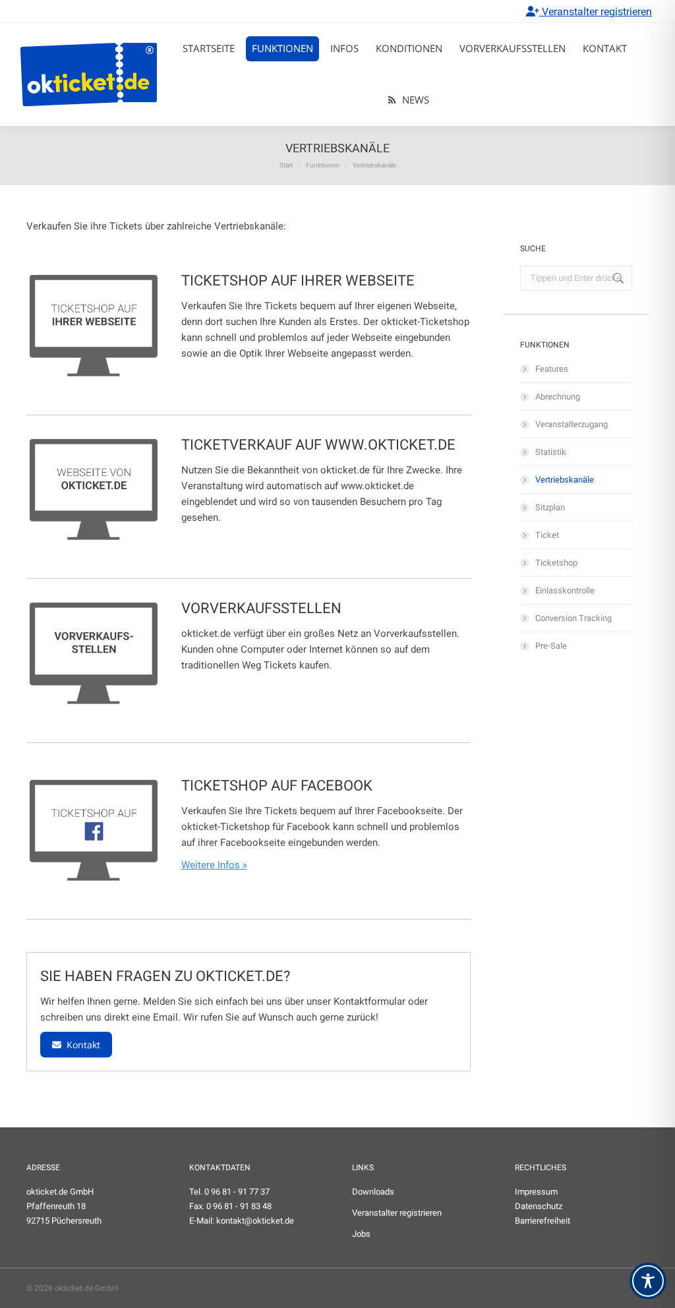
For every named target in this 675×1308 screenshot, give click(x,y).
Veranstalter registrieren (595, 11)
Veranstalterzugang (571, 424)
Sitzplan (550, 507)
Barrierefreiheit (542, 1221)
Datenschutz (538, 1206)
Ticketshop (556, 563)
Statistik (550, 452)
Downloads (373, 1192)
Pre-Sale (551, 646)
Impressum (536, 1192)
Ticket (547, 535)
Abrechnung (557, 396)
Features (551, 369)
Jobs (361, 1234)
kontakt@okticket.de (255, 1221)
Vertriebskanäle (564, 480)
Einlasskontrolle (565, 590)
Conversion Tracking (573, 618)
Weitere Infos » (214, 865)
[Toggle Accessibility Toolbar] (648, 1281)
